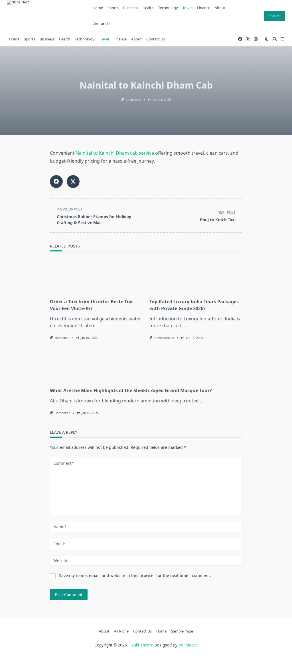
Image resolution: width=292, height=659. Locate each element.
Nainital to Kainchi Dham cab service (115, 153)
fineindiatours (164, 338)
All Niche (121, 631)
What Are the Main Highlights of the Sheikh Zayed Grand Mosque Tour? (131, 390)
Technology (168, 7)
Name (59, 526)
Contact (274, 15)
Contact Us (102, 23)
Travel (187, 7)
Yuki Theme (142, 645)
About (220, 7)
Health (148, 7)
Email (59, 544)
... (98, 325)
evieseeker (62, 413)
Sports (113, 7)
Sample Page (182, 631)
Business (130, 7)
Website (60, 560)
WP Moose (188, 645)
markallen (61, 338)
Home (98, 7)
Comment (63, 463)
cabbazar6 (133, 100)
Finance (203, 7)
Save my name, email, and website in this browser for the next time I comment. (135, 575)
